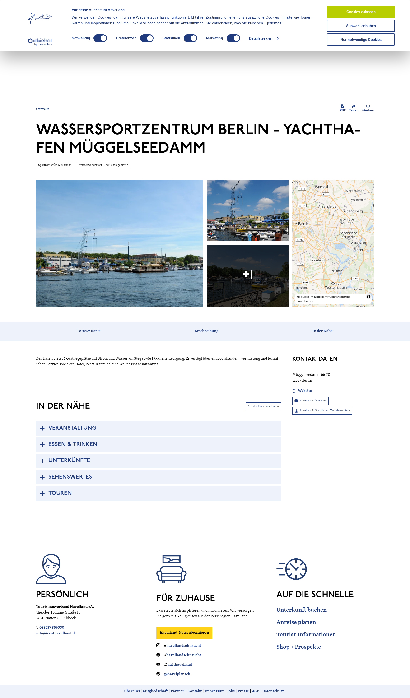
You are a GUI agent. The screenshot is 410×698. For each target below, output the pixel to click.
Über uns (132, 691)
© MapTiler (318, 296)
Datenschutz (273, 691)
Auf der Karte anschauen (263, 406)
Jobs (231, 691)
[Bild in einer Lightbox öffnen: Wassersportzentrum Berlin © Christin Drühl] (119, 243)
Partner (177, 691)
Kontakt (194, 691)
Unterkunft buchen (301, 610)
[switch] (147, 38)
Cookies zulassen (361, 12)
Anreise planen (296, 622)
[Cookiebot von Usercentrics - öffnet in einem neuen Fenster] (40, 42)
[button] (398, 684)
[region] (333, 243)
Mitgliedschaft (155, 691)
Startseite (42, 109)
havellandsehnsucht (183, 645)
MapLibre (303, 296)
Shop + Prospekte (298, 647)
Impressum (214, 691)
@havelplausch (177, 674)
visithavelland (179, 664)
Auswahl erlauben (361, 26)
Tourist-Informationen (306, 634)
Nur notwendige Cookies (361, 39)
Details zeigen (260, 38)
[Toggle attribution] (369, 296)
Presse (243, 691)
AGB (255, 691)
